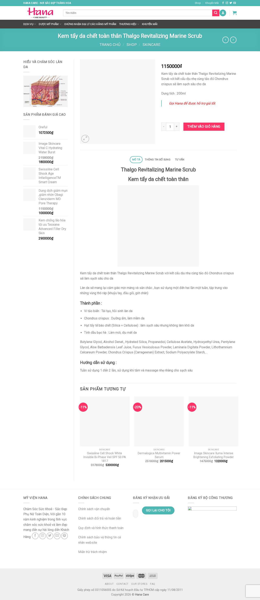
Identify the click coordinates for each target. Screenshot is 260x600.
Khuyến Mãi (212, 2)
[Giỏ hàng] (235, 12)
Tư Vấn (179, 159)
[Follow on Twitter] (231, 3)
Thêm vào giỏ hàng (203, 126)
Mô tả (136, 159)
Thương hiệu (127, 24)
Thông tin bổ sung (157, 159)
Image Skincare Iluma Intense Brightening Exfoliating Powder (213, 455)
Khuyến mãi (150, 24)
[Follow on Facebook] (223, 3)
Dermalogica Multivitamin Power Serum (159, 455)
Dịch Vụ (28, 24)
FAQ (152, 584)
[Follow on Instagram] (227, 3)
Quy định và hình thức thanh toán (101, 528)
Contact (122, 584)
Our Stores (139, 584)
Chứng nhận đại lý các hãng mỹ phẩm (90, 24)
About (109, 584)
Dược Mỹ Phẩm (48, 24)
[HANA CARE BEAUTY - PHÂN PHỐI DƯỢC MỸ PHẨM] (40, 13)
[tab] (136, 159)
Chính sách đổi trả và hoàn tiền (99, 518)
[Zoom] (85, 139)
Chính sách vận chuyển (94, 509)
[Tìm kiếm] (215, 13)
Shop (198, 2)
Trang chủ (110, 44)
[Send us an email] (234, 3)
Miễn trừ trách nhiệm (92, 552)
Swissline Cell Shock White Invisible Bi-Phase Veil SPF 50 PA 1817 (104, 457)
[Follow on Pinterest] (64, 535)
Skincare (151, 44)
